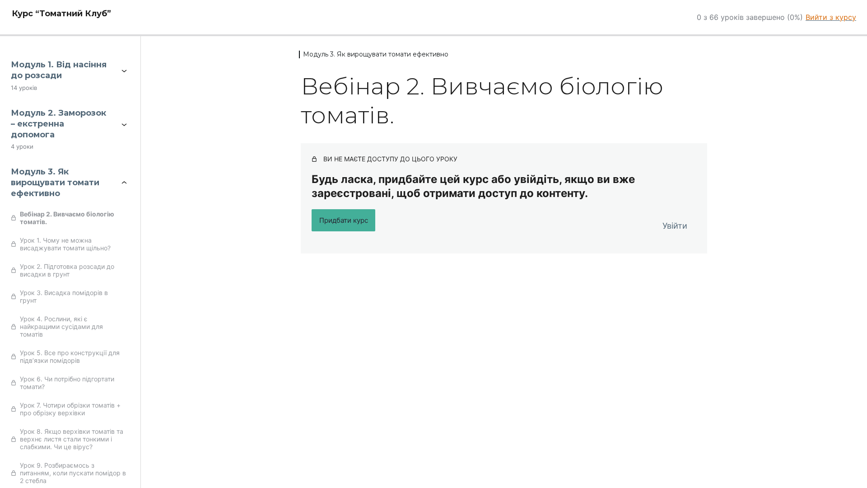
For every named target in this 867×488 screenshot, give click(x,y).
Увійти (674, 225)
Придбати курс (343, 220)
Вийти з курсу (831, 17)
